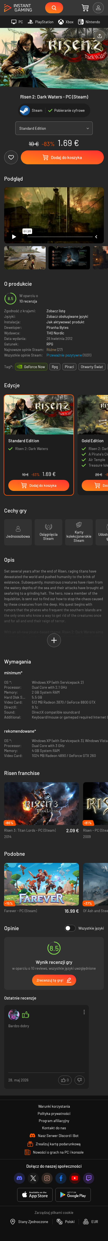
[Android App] (73, 1195)
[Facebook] (60, 1178)
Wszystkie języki (91, 928)
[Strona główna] (18, 8)
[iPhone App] (35, 1195)
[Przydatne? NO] (79, 1080)
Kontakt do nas (54, 1128)
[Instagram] (47, 1178)
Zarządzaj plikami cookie (54, 1212)
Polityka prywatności (54, 1113)
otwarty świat (92, 367)
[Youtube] (74, 1178)
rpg (55, 367)
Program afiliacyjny (54, 1120)
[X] (33, 1178)
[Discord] (19, 1178)
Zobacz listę (56, 311)
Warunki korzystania (54, 1106)
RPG (50, 344)
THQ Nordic (55, 333)
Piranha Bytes (57, 327)
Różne (52, 349)
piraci (69, 367)
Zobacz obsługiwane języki (67, 316)
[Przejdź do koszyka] (85, 8)
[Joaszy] (13, 1014)
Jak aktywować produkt (65, 322)
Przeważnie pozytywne (65, 355)
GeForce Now (34, 367)
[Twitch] (88, 1178)
